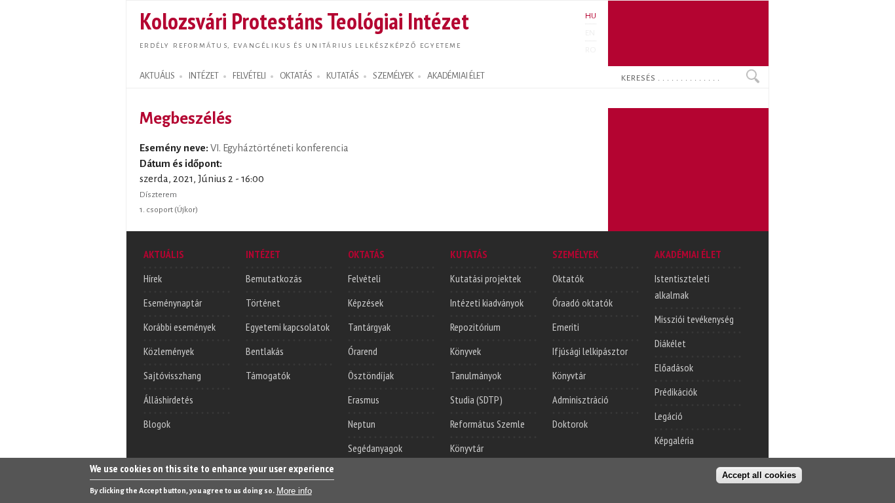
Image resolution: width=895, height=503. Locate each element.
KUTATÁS (342, 76)
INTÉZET (204, 76)
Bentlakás (265, 351)
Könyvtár (467, 448)
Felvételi (364, 278)
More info (294, 490)
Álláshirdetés (168, 399)
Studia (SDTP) (476, 399)
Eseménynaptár (172, 302)
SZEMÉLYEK (393, 76)
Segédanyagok (375, 448)
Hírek (152, 278)
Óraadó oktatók (582, 302)
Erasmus (363, 399)
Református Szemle (487, 423)
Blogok (156, 423)
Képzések (365, 302)
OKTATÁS (296, 76)
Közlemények (168, 351)
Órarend (362, 351)
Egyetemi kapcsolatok (288, 326)
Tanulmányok (475, 375)
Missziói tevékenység (694, 319)
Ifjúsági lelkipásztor (590, 351)
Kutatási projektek (485, 278)
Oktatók (568, 278)
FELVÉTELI (249, 76)
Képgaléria (674, 440)
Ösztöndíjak (371, 375)
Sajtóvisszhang (172, 375)
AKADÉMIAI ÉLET (456, 76)
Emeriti (565, 326)
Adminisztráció (580, 399)
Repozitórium (475, 326)
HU (590, 15)
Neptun (361, 423)
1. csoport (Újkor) (169, 209)
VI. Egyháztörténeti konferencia (279, 148)
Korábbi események (179, 326)
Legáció (669, 415)
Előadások (674, 367)
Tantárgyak (369, 326)
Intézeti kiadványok (487, 302)
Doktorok (570, 423)
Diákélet (670, 343)
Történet (263, 302)
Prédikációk (676, 391)
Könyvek (465, 351)
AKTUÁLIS (157, 76)
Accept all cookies (759, 474)
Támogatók (268, 375)
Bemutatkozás (274, 278)
